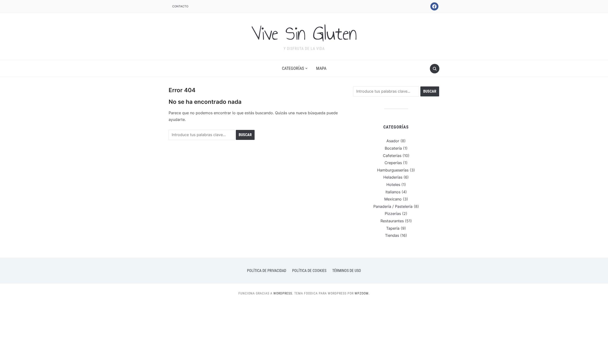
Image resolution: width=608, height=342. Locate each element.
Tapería (392, 228)
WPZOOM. (362, 293)
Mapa (321, 68)
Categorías (293, 68)
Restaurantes (392, 220)
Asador (392, 140)
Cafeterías (392, 155)
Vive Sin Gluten (304, 33)
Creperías (393, 162)
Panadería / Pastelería (393, 206)
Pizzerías (393, 213)
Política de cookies (309, 270)
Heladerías (392, 177)
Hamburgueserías (392, 170)
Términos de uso (346, 270)
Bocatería (393, 148)
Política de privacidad (266, 270)
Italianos (392, 192)
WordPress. (283, 293)
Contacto (180, 6)
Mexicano (393, 199)
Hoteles (393, 184)
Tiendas (392, 235)
